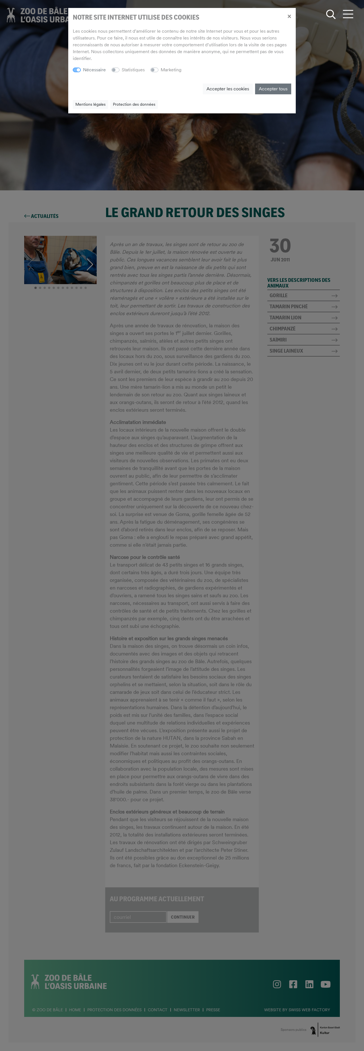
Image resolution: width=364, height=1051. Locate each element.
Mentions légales (90, 104)
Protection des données (134, 104)
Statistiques (133, 69)
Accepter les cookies (227, 88)
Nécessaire (94, 69)
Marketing (171, 69)
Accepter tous (273, 88)
